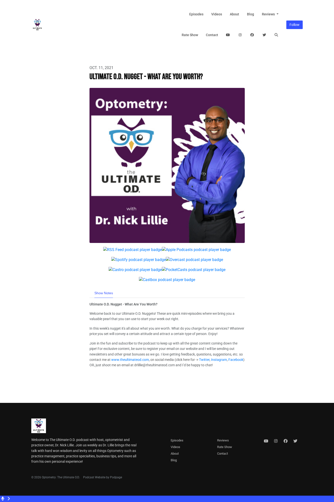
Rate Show (190, 35)
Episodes (196, 14)
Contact (212, 35)
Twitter (204, 360)
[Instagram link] (240, 35)
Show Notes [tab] (103, 293)
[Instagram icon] (275, 441)
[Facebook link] (252, 35)
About (234, 14)
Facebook (235, 360)
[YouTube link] (228, 35)
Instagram (219, 360)
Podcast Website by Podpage (102, 477)
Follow (294, 25)
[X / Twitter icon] (295, 441)
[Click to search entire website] (276, 35)
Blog (250, 14)
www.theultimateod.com (130, 360)
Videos (216, 14)
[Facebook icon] (285, 441)
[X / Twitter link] (264, 35)
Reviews (269, 14)
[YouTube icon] (266, 441)
